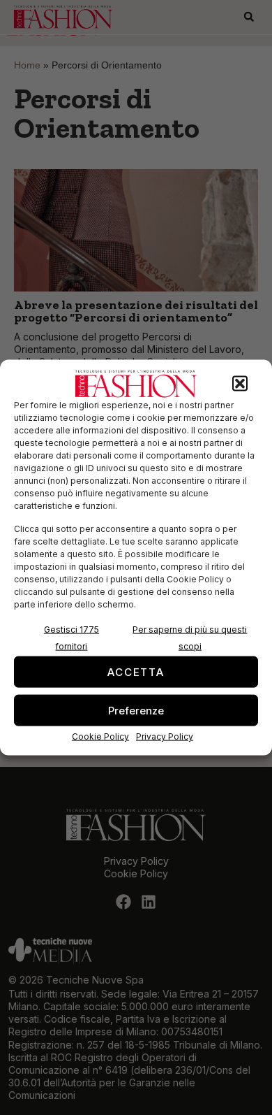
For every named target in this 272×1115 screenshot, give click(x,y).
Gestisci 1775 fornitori (71, 638)
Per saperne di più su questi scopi (190, 638)
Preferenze (136, 710)
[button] (240, 384)
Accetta (136, 671)
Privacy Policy (164, 736)
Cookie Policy (100, 736)
